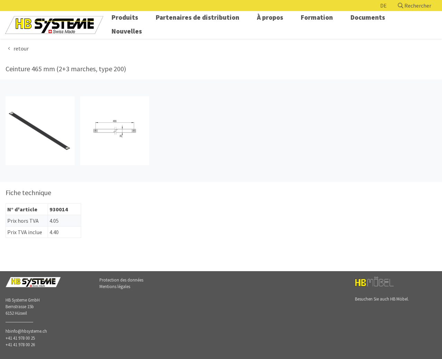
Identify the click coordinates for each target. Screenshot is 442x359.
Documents (367, 17)
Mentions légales (114, 286)
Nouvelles (127, 31)
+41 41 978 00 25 (20, 338)
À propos (270, 17)
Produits (125, 17)
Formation (317, 17)
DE (383, 5)
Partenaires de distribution (197, 17)
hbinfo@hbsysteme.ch (26, 331)
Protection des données (121, 280)
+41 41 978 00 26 (20, 344)
